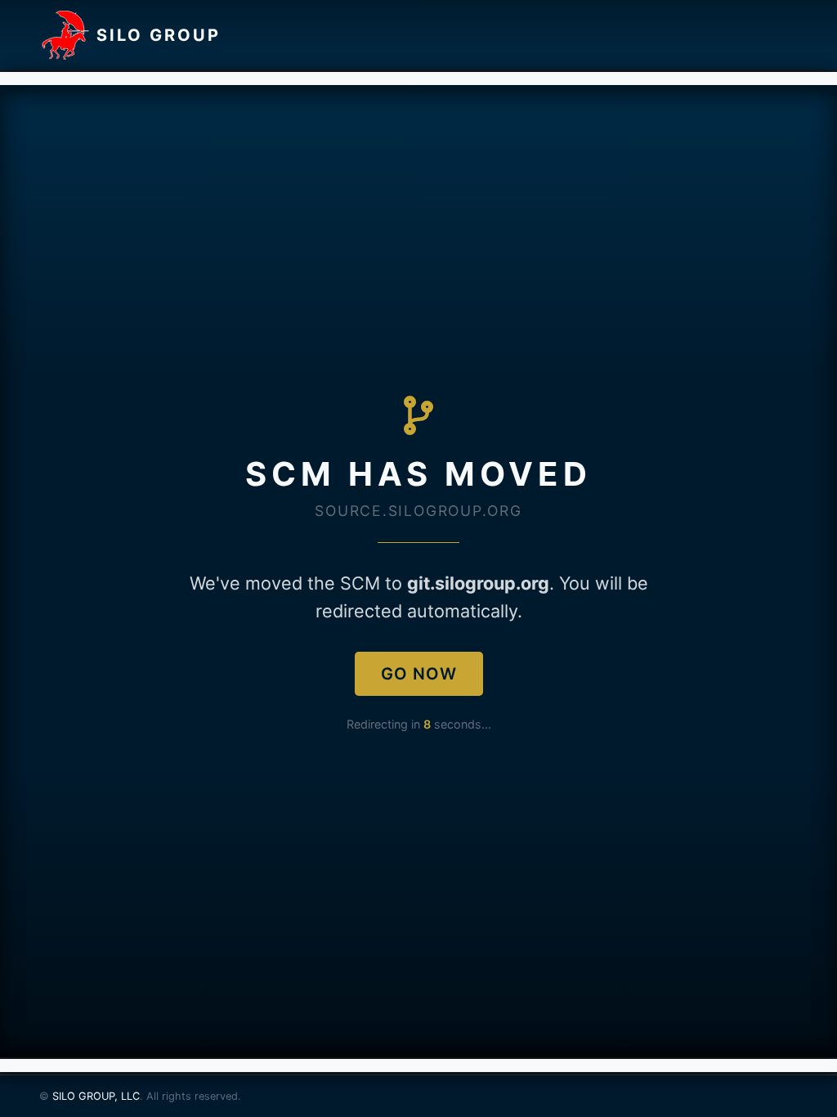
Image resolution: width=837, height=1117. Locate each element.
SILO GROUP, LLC (96, 1096)
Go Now (419, 674)
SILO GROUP (158, 35)
